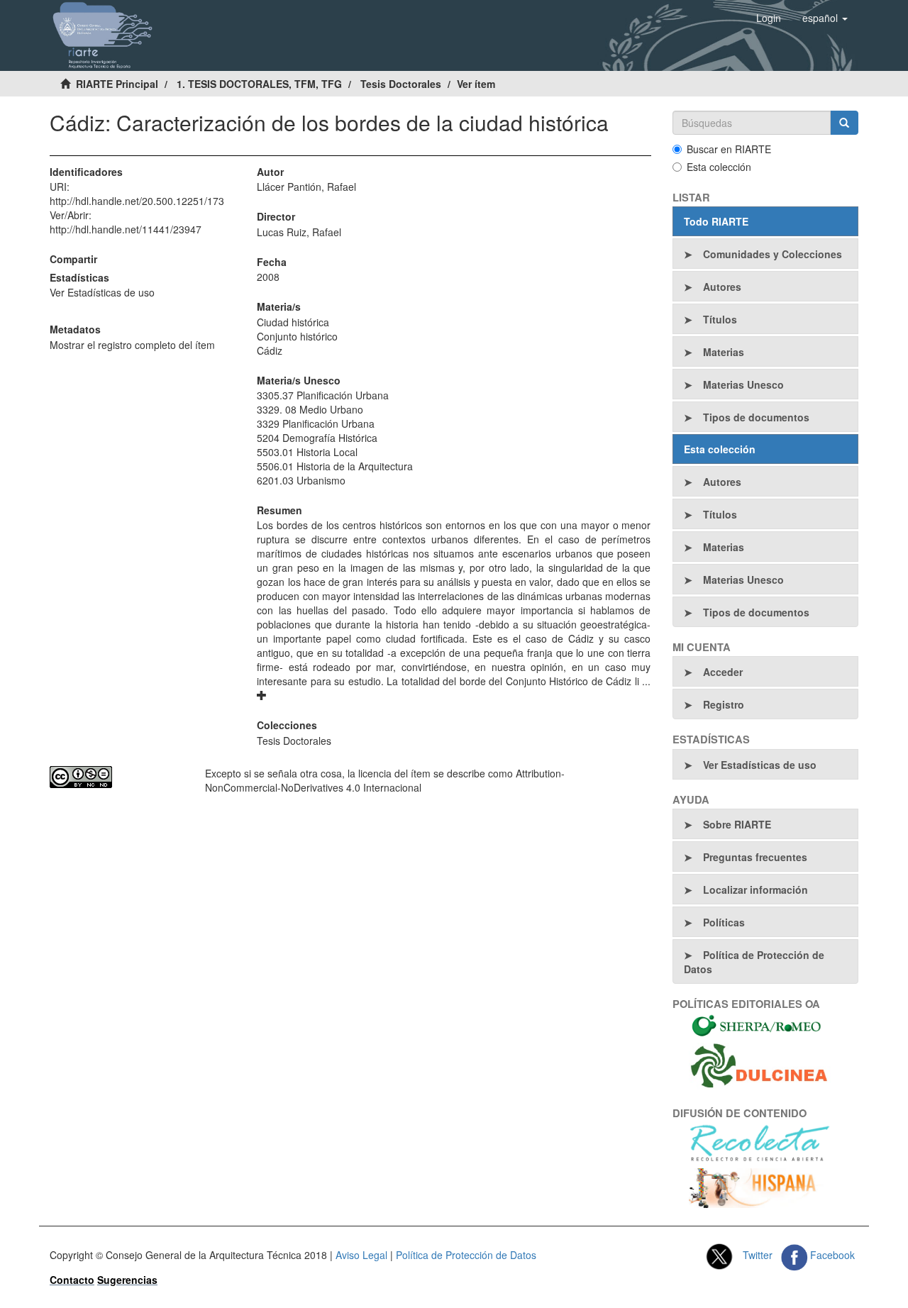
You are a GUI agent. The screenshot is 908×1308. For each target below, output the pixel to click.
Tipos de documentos (756, 417)
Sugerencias (127, 1280)
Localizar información (755, 889)
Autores (722, 286)
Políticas (724, 922)
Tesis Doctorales (400, 84)
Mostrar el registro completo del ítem (132, 345)
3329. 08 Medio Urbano (310, 409)
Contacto (72, 1280)
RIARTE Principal (117, 84)
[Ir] (844, 123)
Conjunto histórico (297, 336)
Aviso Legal (361, 1255)
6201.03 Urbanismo (301, 480)
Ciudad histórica (293, 322)
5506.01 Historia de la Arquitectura (335, 466)
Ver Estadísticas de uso (102, 292)
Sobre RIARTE (737, 824)
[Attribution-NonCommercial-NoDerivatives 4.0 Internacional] (117, 777)
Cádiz (269, 350)
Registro (723, 704)
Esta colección (719, 167)
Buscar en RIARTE (729, 149)
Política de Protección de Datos (754, 962)
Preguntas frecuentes (755, 857)
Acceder (723, 672)
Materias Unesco (743, 384)
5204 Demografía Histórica (317, 438)
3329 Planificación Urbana (316, 423)
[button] (825, 17)
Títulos (720, 319)
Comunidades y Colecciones (772, 254)
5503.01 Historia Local (307, 452)
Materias (723, 352)
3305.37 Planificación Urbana (323, 395)
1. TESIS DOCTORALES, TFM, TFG (259, 84)
